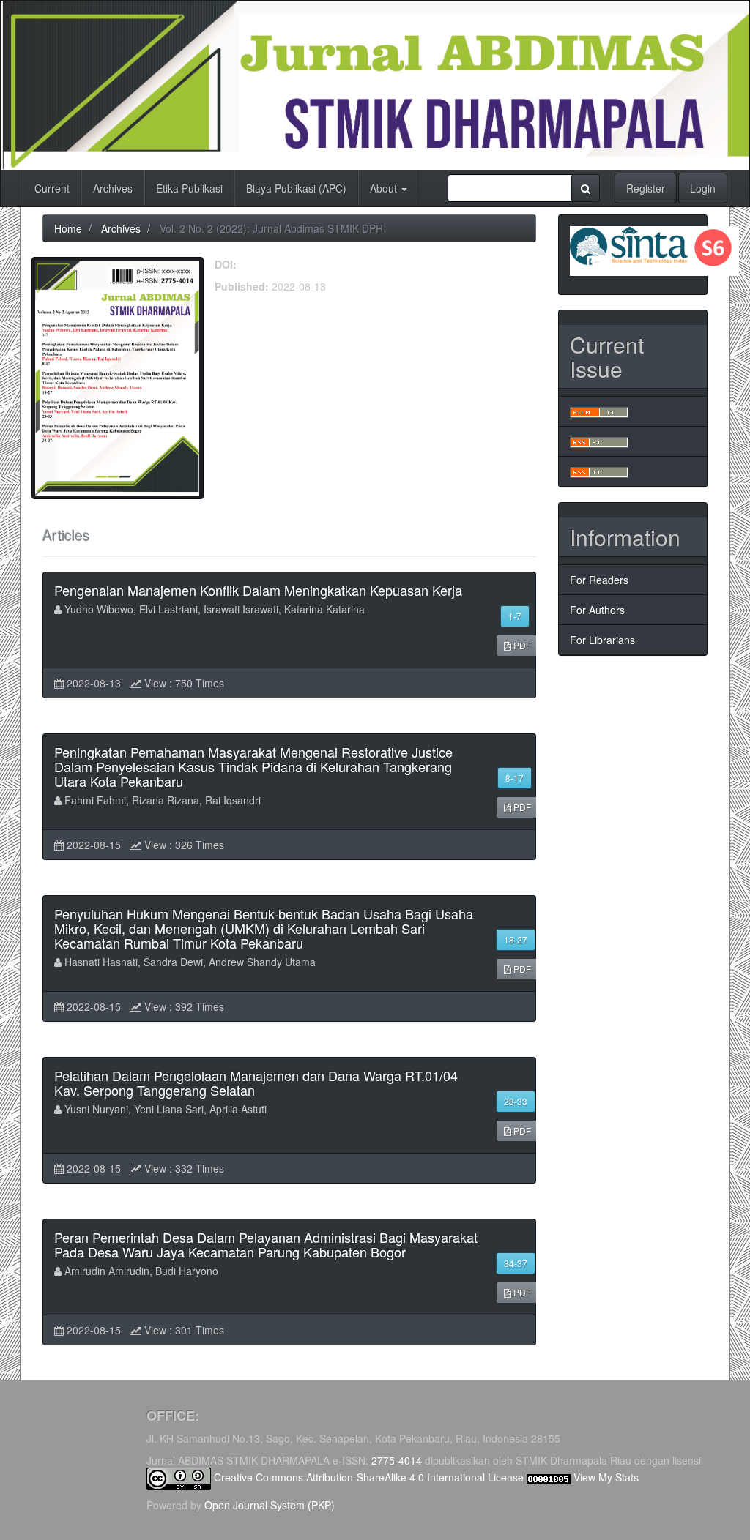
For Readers (599, 579)
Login (703, 188)
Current (52, 188)
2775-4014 (396, 1460)
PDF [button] (521, 645)
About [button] (385, 188)
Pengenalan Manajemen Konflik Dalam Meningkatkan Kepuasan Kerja (258, 589)
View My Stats (606, 1477)
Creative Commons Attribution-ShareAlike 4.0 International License (369, 1477)
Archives (113, 188)
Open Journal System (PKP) (269, 1505)
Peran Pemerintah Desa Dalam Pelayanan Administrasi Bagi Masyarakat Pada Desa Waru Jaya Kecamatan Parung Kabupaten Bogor (266, 1244)
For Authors (597, 609)
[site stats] (549, 1477)
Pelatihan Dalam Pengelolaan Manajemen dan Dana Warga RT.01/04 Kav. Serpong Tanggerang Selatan (256, 1082)
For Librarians (602, 639)
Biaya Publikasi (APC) (296, 188)
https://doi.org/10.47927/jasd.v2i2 (317, 264)
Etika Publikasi (189, 188)
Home (68, 228)
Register (645, 188)
